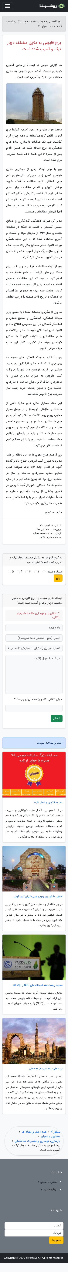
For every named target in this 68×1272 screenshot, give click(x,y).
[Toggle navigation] (7, 6)
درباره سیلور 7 (49, 1189)
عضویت (56, 1240)
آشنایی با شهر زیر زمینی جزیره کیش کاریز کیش (38, 897)
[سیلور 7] (52, 6)
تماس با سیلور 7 (47, 1182)
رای (58, 578)
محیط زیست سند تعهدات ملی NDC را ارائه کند (38, 985)
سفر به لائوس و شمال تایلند (48, 803)
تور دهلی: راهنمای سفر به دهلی (46, 1069)
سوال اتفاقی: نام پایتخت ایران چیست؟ (38, 699)
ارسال (56, 718)
